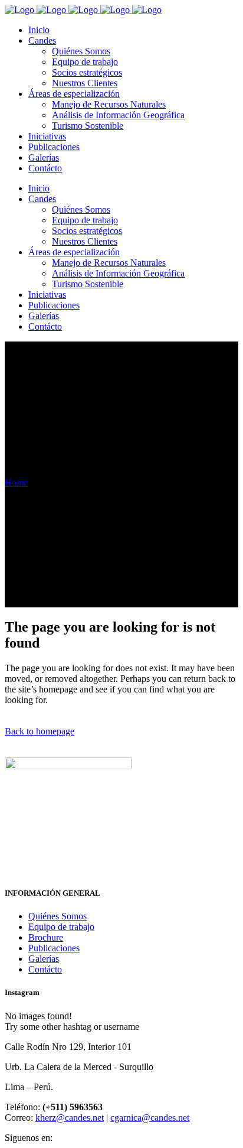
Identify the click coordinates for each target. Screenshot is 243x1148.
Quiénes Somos (57, 916)
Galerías (43, 959)
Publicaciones (54, 948)
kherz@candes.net (69, 1118)
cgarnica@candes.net (149, 1118)
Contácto (45, 969)
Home (16, 482)
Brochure (45, 937)
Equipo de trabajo (61, 927)
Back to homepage (39, 731)
